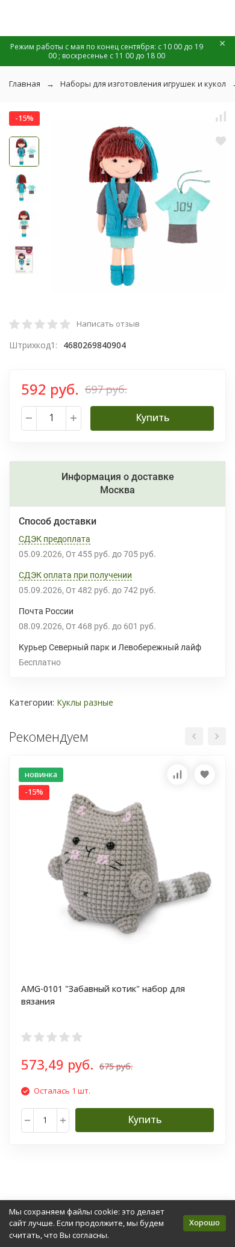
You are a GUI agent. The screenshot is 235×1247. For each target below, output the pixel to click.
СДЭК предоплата (54, 539)
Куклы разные (85, 702)
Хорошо (204, 1222)
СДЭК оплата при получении (75, 575)
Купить (152, 417)
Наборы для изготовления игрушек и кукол (143, 83)
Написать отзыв (108, 323)
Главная (24, 83)
